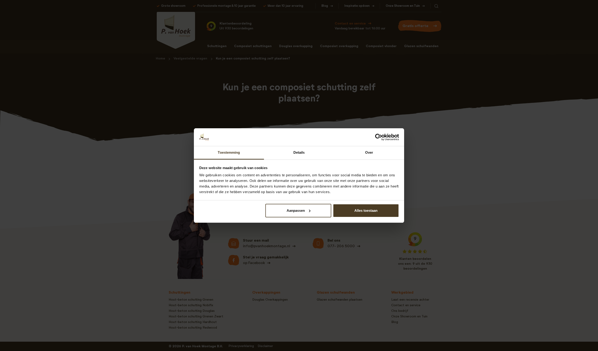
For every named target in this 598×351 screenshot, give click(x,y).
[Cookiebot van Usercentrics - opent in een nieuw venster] (378, 137)
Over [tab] (369, 152)
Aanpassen (296, 210)
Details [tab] (299, 152)
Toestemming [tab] (229, 152)
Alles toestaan (365, 210)
